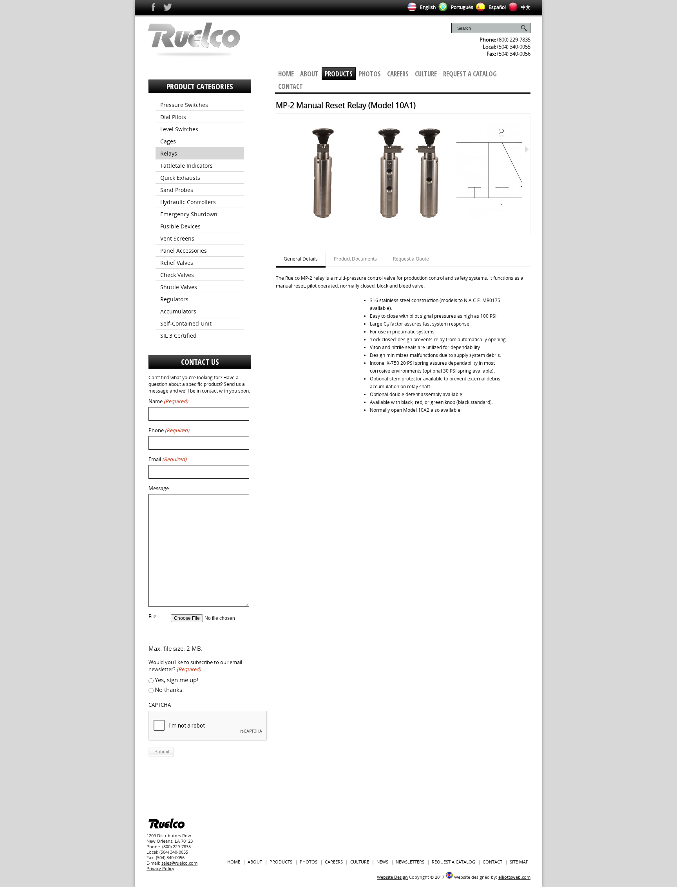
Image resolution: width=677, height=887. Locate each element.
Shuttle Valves (178, 287)
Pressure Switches (184, 105)
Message (158, 488)
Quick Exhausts (180, 177)
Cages (168, 141)
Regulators (174, 299)
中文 (525, 7)
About (309, 73)
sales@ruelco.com (179, 863)
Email (167, 459)
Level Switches (179, 129)
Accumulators (178, 311)
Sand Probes (176, 190)
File (152, 616)
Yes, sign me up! (176, 680)
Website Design (392, 877)
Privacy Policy (160, 868)
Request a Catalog (470, 73)
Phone (168, 430)
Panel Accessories (183, 250)
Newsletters (410, 862)
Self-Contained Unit (186, 323)
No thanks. (169, 689)
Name (168, 401)
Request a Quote (411, 258)
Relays (168, 153)
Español (496, 7)
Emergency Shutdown (188, 214)
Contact (290, 86)
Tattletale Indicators (186, 165)
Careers (398, 73)
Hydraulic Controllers (188, 202)
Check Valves (177, 275)
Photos (370, 73)
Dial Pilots (173, 117)
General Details (301, 258)
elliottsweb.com (514, 877)
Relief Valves (176, 262)
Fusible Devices (180, 226)
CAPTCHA (159, 705)
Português (461, 7)
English (427, 7)
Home (286, 73)
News (382, 862)
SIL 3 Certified (178, 335)
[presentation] (208, 726)
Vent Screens (177, 238)
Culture (426, 73)
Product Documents (355, 258)
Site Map (519, 862)
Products (339, 73)
